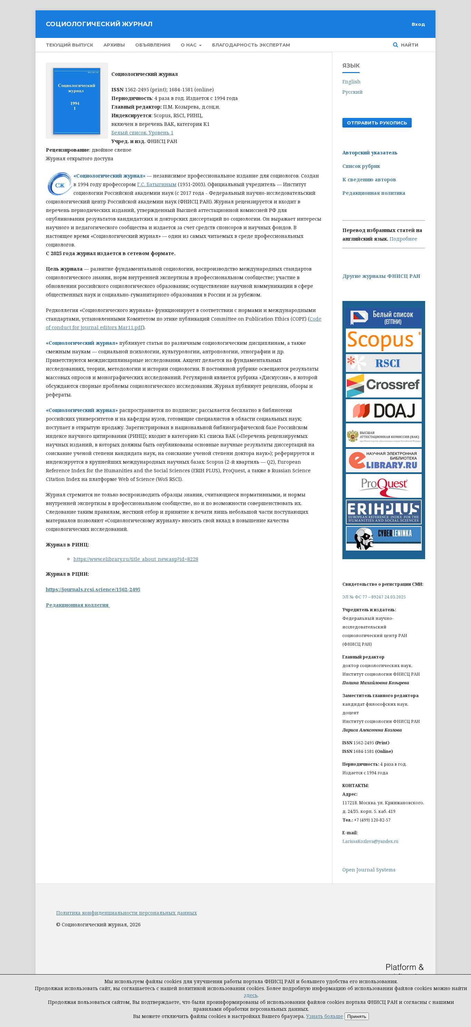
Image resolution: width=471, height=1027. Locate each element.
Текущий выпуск (69, 45)
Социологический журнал (99, 24)
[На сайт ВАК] (384, 445)
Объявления (152, 45)
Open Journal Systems (368, 869)
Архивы (114, 45)
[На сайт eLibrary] (384, 470)
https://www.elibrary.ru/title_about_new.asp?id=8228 (135, 559)
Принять (356, 1016)
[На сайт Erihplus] (384, 522)
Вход (418, 24)
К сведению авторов (369, 179)
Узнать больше (324, 1016)
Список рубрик (361, 166)
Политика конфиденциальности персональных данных (126, 912)
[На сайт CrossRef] (384, 395)
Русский (352, 92)
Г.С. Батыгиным (157, 184)
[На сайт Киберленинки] (384, 548)
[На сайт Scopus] (384, 350)
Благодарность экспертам (251, 45)
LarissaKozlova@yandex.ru (370, 841)
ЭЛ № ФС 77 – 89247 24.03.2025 (374, 597)
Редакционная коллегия (78, 605)
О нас (189, 45)
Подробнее (403, 238)
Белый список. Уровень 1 (142, 132)
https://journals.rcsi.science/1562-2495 (93, 589)
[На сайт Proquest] (384, 496)
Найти (409, 45)
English (351, 81)
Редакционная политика (373, 193)
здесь (251, 995)
